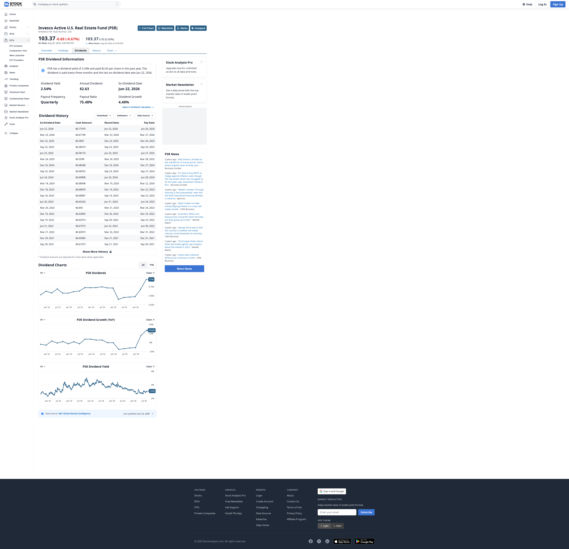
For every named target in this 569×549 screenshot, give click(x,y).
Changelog (262, 507)
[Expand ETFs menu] (28, 40)
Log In (542, 4)
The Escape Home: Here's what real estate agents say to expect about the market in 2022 (184, 244)
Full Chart (148, 28)
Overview (46, 50)
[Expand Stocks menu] (28, 27)
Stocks (198, 495)
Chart (110, 50)
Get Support (232, 507)
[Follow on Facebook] (310, 541)
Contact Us (293, 501)
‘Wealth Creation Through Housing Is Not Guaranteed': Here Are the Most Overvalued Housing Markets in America (184, 194)
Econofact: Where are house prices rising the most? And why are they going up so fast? (184, 216)
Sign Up (558, 4)
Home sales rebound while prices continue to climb (182, 256)
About (290, 495)
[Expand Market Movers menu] (28, 105)
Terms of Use (294, 507)
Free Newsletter (234, 501)
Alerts (183, 28)
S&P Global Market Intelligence (74, 413)
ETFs (196, 507)
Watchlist (167, 28)
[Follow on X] (319, 541)
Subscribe (366, 512)
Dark (338, 525)
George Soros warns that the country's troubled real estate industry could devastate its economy (184, 230)
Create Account (264, 501)
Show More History (95, 251)
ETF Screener (16, 45)
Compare (200, 28)
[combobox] (76, 4)
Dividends (81, 50)
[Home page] (13, 4)
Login (259, 495)
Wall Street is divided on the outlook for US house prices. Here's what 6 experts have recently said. (184, 162)
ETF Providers (16, 60)
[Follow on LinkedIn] (327, 541)
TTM (152, 264)
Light (326, 525)
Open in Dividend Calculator (137, 107)
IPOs (197, 501)
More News (184, 268)
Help (529, 4)
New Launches (16, 55)
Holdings (63, 50)
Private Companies (204, 513)
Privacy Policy (294, 513)
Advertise (261, 519)
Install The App (233, 513)
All (143, 264)
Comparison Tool (18, 50)
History (96, 50)
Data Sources (263, 513)
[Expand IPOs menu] (28, 33)
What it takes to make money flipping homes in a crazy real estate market (183, 206)
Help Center (262, 525)
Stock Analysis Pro (235, 495)
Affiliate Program (296, 519)
